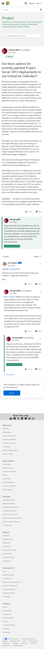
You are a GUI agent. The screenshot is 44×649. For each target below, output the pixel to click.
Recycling (33, 643)
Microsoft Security (8, 539)
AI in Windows (6, 446)
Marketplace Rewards (9, 593)
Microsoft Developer (8, 575)
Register (32, 3)
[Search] (25, 3)
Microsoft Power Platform (10, 550)
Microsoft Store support (9, 471)
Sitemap (5, 641)
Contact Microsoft (15, 641)
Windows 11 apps (7, 454)
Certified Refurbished (8, 482)
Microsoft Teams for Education (11, 507)
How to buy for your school (10, 514)
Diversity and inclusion (9, 625)
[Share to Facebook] (14, 418)
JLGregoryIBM (13, 50)
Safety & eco (24, 643)
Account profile (7, 464)
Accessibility (6, 628)
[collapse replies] (22, 261)
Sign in (12, 393)
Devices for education (9, 503)
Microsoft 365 (6, 546)
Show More (10, 374)
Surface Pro (6, 428)
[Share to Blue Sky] (26, 418)
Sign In (38, 3)
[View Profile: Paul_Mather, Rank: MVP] (4, 264)
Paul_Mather (12, 263)
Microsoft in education (9, 500)
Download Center (7, 468)
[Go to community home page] (7, 3)
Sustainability (6, 632)
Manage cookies (33, 641)
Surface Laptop (7, 432)
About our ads (6, 645)
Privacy (24, 641)
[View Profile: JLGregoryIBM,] (6, 220)
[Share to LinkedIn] (11, 418)
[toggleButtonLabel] (40, 9)
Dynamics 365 (6, 543)
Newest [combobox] (37, 256)
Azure (4, 571)
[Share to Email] (33, 418)
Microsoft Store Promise (9, 486)
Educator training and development (12, 518)
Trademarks (15, 643)
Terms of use (6, 643)
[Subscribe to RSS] (29, 418)
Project (6, 9)
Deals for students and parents (11, 521)
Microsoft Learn (7, 578)
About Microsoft (7, 610)
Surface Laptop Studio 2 (9, 436)
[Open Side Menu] (3, 3)
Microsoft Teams (7, 554)
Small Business (7, 561)
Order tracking (7, 479)
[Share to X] (18, 418)
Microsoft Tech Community (10, 586)
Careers (5, 607)
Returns (5, 475)
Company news (7, 614)
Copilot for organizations (9, 439)
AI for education (7, 525)
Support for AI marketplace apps (11, 582)
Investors (5, 621)
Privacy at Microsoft (8, 618)
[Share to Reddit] (22, 418)
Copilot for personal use (9, 443)
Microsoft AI (6, 535)
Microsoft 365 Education (9, 511)
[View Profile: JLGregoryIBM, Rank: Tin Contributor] (4, 51)
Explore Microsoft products (10, 450)
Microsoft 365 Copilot (9, 557)
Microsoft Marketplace (9, 589)
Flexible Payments (8, 489)
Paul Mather (10, 297)
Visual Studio (6, 596)
